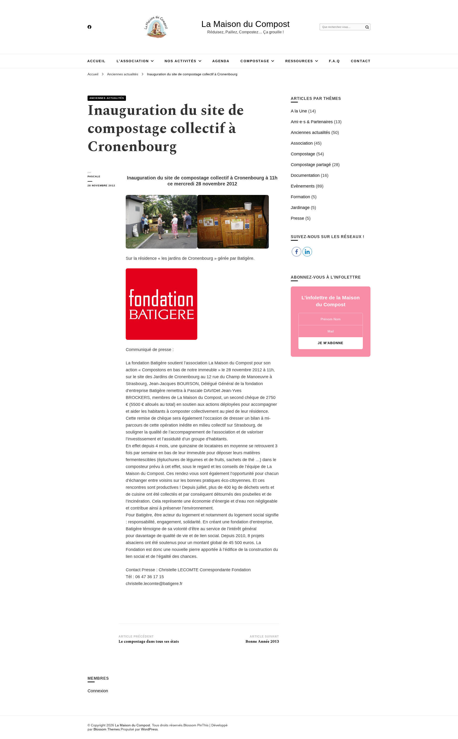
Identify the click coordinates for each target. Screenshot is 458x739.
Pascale (94, 176)
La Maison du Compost (245, 24)
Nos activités (180, 61)
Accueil (96, 61)
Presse (297, 218)
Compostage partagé (311, 164)
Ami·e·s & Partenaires (312, 121)
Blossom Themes (107, 729)
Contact (361, 61)
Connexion (98, 690)
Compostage (254, 61)
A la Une (299, 111)
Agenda (221, 61)
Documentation (305, 175)
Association (302, 143)
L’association (133, 61)
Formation (300, 196)
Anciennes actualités (106, 98)
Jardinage (300, 207)
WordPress (149, 729)
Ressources (299, 61)
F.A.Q (334, 61)
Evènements (303, 186)
